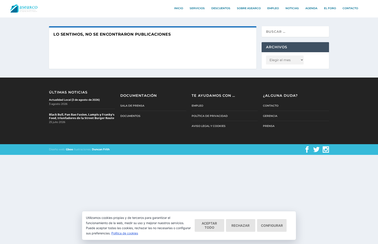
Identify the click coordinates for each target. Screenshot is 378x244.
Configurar (272, 225)
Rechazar (240, 225)
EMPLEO (273, 8)
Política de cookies (124, 233)
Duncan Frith (101, 149)
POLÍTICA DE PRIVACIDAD (210, 116)
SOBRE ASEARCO (249, 8)
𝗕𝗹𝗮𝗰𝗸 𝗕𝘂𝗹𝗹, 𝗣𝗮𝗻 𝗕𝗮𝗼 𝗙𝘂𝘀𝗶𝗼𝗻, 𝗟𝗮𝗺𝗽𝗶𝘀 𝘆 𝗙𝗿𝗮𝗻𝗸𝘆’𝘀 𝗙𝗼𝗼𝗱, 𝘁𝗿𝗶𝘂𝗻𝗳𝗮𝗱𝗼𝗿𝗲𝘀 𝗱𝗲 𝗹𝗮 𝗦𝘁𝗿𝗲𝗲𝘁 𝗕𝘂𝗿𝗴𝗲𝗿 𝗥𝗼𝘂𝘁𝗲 (81, 116)
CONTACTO (350, 8)
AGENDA (311, 8)
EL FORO (330, 8)
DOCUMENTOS (130, 116)
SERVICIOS (197, 8)
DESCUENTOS (220, 8)
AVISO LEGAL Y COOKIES (209, 126)
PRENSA (269, 126)
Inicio (178, 8)
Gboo (69, 149)
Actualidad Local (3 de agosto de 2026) (74, 99)
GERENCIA (270, 116)
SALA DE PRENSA (132, 105)
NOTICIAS (292, 8)
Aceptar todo (209, 225)
